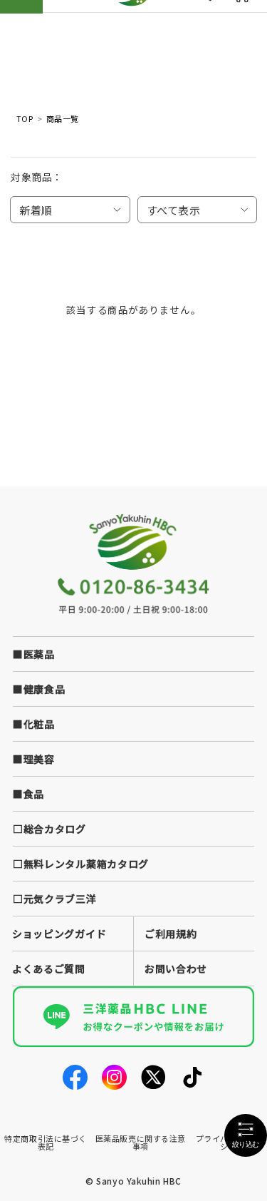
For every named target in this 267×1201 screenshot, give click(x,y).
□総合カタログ (49, 829)
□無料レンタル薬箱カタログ (81, 864)
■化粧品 (34, 724)
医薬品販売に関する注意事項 (140, 1142)
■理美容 (34, 759)
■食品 (28, 794)
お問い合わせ (176, 968)
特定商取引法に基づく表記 (45, 1142)
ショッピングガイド (59, 933)
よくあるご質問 (48, 968)
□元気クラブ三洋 (55, 898)
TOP (24, 118)
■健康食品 (39, 689)
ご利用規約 (171, 933)
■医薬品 (34, 654)
